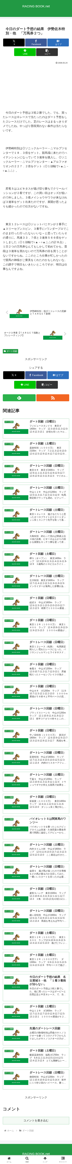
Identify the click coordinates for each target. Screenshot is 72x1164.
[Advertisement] (36, 87)
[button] (47, 52)
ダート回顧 (12, 351)
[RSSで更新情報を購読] (52, 397)
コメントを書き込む (36, 1120)
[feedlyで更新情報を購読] (19, 397)
